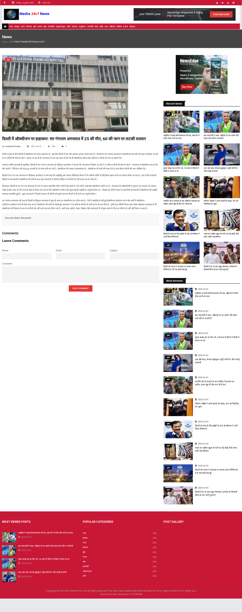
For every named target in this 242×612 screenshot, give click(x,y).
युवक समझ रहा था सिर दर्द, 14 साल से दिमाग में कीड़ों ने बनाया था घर (44, 559)
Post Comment (81, 288)
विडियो (119, 26)
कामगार (74, 26)
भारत (23, 26)
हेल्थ (96, 26)
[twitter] (222, 3)
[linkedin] (228, 3)
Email (58, 250)
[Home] (4, 26)
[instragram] (233, 3)
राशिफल (112, 26)
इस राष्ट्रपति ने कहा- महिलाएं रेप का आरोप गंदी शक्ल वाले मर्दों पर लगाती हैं (45, 546)
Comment (7, 263)
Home (4, 42)
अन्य (106, 26)
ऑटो (68, 26)
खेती (101, 26)
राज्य (11, 26)
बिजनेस (29, 26)
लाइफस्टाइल (60, 26)
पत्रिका (132, 26)
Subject (113, 250)
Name (5, 250)
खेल (44, 26)
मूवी (34, 26)
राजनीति (90, 26)
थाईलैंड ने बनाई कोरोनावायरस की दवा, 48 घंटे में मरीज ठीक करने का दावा (45, 533)
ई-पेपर (125, 26)
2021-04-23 (36, 146)
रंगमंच (39, 26)
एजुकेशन (82, 26)
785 (53, 146)
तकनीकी (51, 26)
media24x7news (11, 146)
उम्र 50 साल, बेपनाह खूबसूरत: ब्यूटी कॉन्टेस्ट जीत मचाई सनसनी (42, 572)
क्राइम (16, 26)
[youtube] (217, 3)
